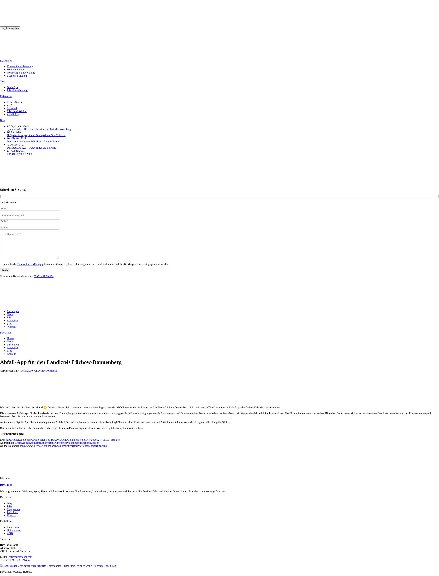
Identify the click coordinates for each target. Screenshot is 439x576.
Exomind (12, 108)
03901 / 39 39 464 (44, 276)
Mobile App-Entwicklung (21, 72)
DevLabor (5, 332)
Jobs (9, 506)
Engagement (13, 509)
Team (3, 81)
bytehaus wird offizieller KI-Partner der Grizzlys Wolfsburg (39, 129)
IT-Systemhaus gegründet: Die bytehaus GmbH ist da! (36, 135)
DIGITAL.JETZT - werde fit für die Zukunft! (31, 147)
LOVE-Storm (14, 102)
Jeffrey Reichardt (47, 370)
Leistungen (6, 60)
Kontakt (11, 515)
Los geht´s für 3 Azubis (19, 153)
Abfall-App (13, 114)
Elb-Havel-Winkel (17, 111)
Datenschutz (13, 530)
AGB (10, 533)
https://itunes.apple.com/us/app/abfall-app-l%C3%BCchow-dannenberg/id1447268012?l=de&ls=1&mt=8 (63, 439)
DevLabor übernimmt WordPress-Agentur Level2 (34, 141)
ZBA (10, 105)
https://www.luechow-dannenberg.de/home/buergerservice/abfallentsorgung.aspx (63, 445)
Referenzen (6, 96)
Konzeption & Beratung (20, 66)
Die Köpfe (12, 87)
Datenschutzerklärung (29, 264)
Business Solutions (17, 75)
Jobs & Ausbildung (17, 90)
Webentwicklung (16, 69)
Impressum (13, 527)
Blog (2, 120)
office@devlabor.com (20, 556)
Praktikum (12, 512)
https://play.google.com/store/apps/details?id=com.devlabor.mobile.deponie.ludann (54, 442)
